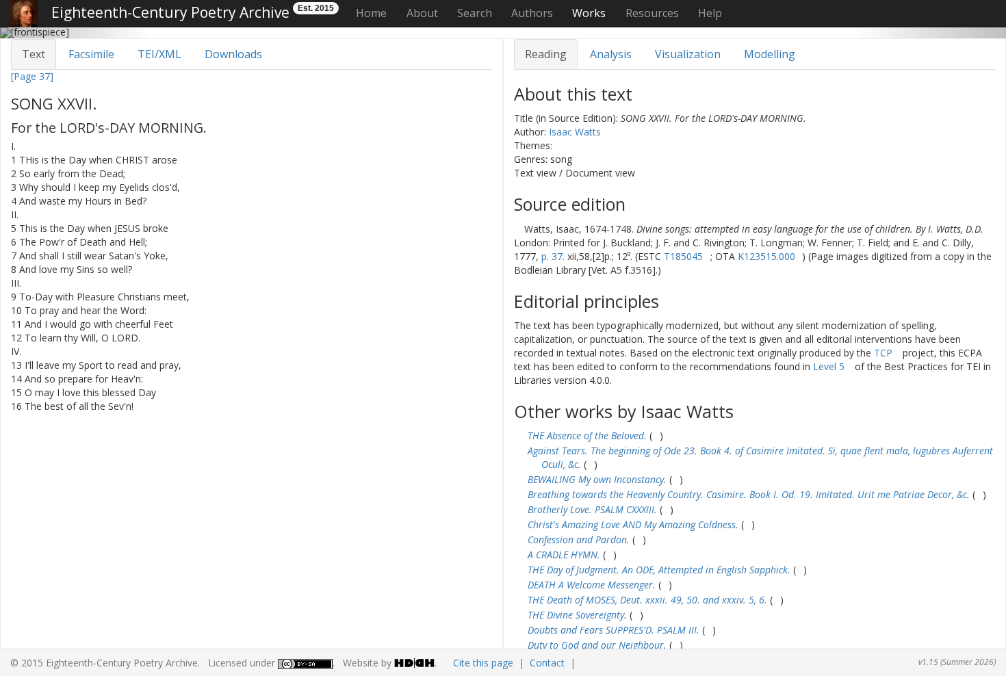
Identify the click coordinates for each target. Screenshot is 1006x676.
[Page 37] (32, 76)
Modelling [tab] (769, 54)
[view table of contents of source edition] (517, 228)
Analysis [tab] (611, 54)
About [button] (422, 13)
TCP (883, 352)
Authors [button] (532, 13)
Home (371, 13)
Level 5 (828, 366)
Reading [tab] (546, 54)
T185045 (683, 256)
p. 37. (553, 256)
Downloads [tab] (233, 54)
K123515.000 (766, 256)
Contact (547, 662)
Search (474, 13)
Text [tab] (33, 54)
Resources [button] (652, 13)
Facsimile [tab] (91, 54)
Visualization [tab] (688, 54)
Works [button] (589, 13)
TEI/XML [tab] (159, 54)
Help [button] (710, 13)
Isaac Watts (575, 131)
